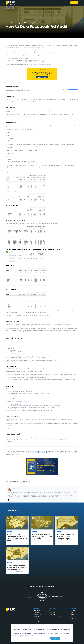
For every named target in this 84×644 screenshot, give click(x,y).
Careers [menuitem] (72, 614)
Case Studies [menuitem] (52, 612)
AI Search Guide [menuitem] (53, 619)
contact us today (30, 453)
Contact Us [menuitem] (72, 610)
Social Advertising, (23, 481)
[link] (10, 3)
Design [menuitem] (35, 623)
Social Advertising (27, 23)
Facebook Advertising (13, 23)
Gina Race (14, 488)
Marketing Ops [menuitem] (37, 621)
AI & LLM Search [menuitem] (37, 616)
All (34, 23)
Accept (55, 638)
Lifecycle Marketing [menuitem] (38, 619)
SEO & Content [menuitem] (37, 614)
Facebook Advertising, (14, 481)
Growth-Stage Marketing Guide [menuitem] (56, 621)
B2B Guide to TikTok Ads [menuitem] (54, 623)
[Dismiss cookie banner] (70, 627)
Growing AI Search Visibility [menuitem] (55, 616)
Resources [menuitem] (52, 608)
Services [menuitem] (36, 608)
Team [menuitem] (71, 612)
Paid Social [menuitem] (36, 612)
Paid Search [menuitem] (37, 610)
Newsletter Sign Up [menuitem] (74, 619)
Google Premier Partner (44, 453)
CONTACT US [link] (74, 2)
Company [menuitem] (73, 608)
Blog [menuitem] (50, 610)
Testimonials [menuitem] (52, 614)
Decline (65, 638)
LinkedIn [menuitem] (72, 616)
